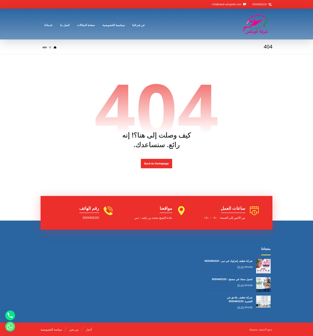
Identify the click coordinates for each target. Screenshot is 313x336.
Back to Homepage (156, 163)
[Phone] (10, 315)
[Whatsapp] (10, 326)
